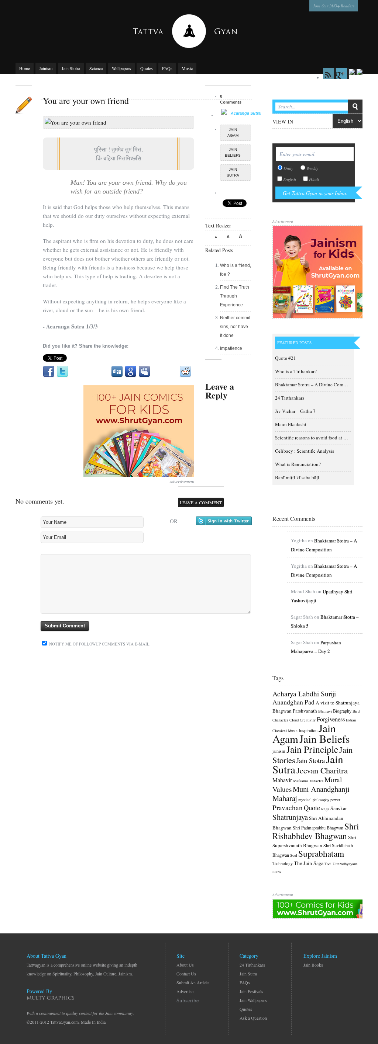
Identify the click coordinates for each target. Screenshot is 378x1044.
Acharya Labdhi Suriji (304, 693)
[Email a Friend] (76, 371)
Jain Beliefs (233, 152)
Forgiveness (331, 719)
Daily (288, 168)
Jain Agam (232, 133)
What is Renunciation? (298, 464)
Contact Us (186, 974)
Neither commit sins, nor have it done (235, 326)
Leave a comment (201, 502)
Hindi (314, 179)
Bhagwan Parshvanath (294, 710)
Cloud (294, 720)
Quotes (146, 68)
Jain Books (313, 965)
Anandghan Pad (293, 701)
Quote (312, 807)
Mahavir (282, 780)
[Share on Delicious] (103, 371)
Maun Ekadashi (290, 424)
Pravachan (287, 807)
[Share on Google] (131, 371)
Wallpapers (121, 68)
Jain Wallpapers (253, 1000)
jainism (278, 751)
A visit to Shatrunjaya (338, 702)
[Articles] (24, 105)
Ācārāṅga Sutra (246, 113)
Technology (282, 863)
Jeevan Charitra (322, 770)
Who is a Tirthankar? (296, 371)
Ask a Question (253, 1018)
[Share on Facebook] (49, 371)
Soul (293, 855)
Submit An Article (192, 982)
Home (24, 68)
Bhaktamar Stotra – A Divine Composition (317, 384)
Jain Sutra (233, 172)
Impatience (231, 348)
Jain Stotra (71, 68)
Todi (327, 863)
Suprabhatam (321, 853)
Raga (325, 808)
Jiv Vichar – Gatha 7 (295, 411)
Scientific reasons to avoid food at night (314, 437)
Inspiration (308, 730)
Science (96, 68)
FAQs (167, 68)
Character (280, 720)
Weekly (312, 168)
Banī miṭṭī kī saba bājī (297, 477)
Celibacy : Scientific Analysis (304, 451)
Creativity (308, 720)
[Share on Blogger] (90, 371)
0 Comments (230, 99)
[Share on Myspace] (144, 371)
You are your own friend (86, 101)
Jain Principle (312, 749)
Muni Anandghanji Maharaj (311, 793)
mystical (305, 799)
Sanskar (338, 808)
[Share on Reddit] (185, 371)
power (335, 799)
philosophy (321, 799)
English (289, 179)
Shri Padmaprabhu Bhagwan (318, 828)
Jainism (45, 68)
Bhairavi (325, 711)
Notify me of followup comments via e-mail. (99, 644)
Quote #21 (285, 358)
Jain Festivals (251, 991)
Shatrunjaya (290, 817)
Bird (356, 711)
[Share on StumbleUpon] (158, 371)
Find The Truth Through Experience (234, 296)
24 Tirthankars (289, 397)
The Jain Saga (308, 863)
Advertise (184, 991)
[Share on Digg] (117, 371)
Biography (342, 711)
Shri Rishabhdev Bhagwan (315, 831)
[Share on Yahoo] (172, 371)
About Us (185, 965)
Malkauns (300, 780)
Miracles (316, 780)
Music (187, 68)
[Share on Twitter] (62, 371)
